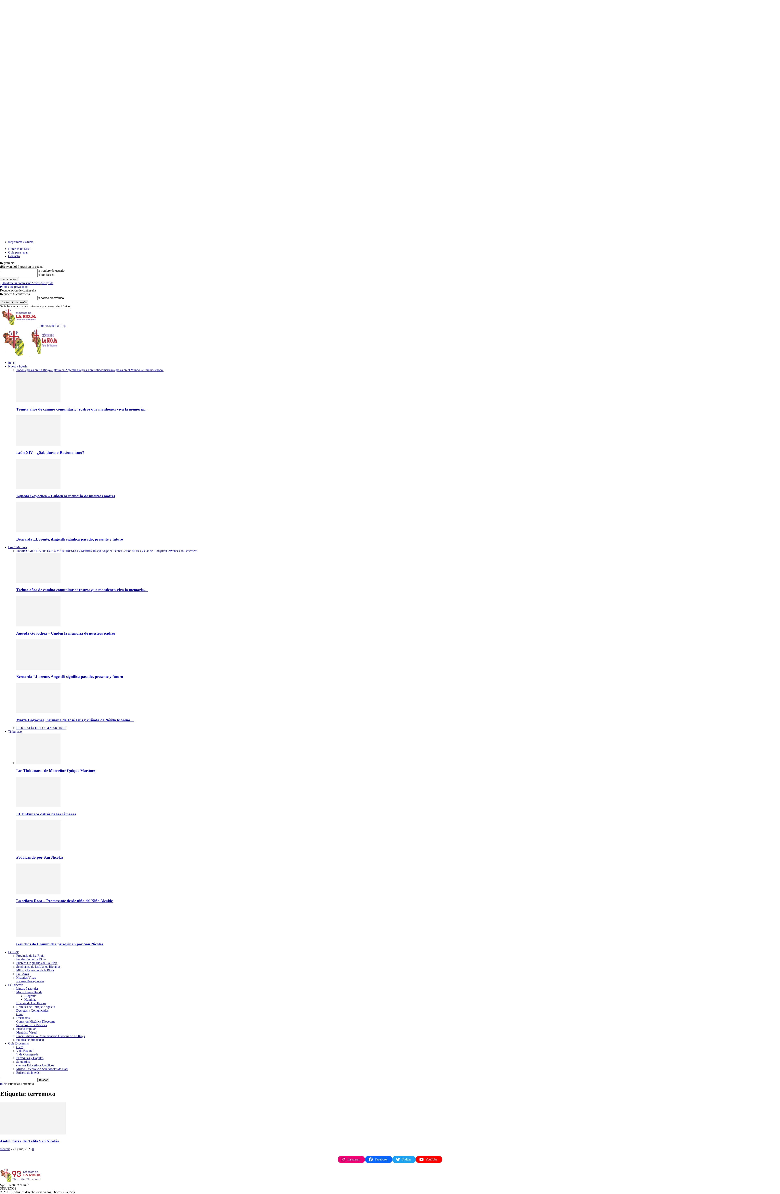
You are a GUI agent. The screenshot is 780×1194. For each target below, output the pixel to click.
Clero (19, 1047)
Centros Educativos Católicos (35, 1065)
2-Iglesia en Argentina (64, 370)
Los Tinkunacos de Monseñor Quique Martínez (55, 770)
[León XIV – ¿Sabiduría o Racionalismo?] (38, 444)
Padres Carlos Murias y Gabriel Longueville (141, 551)
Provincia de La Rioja (30, 955)
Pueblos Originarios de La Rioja (36, 963)
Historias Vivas (26, 977)
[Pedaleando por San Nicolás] (38, 849)
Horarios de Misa (19, 248)
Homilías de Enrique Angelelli (35, 1007)
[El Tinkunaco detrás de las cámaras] (38, 806)
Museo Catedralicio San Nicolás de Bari (42, 1069)
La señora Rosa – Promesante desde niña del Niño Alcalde (64, 901)
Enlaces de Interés (27, 1072)
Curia (19, 1014)
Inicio (11, 362)
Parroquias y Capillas (29, 1058)
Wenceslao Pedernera (183, 551)
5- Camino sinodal (152, 370)
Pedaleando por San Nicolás (39, 857)
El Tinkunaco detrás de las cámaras (46, 814)
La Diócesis (15, 985)
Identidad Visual (26, 1032)
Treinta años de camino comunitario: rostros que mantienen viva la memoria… (82, 409)
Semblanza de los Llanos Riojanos (38, 966)
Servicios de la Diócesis (31, 1025)
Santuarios (23, 1061)
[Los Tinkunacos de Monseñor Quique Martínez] (38, 763)
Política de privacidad (14, 286)
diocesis (5, 1149)
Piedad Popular (26, 1028)
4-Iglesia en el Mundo (126, 370)
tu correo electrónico (51, 298)
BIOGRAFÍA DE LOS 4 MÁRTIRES (48, 551)
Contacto (14, 256)
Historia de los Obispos (31, 1003)
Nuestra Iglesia (17, 366)
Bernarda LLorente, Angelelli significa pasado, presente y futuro (69, 539)
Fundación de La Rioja (31, 959)
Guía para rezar (18, 252)
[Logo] (15, 356)
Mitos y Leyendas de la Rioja (35, 970)
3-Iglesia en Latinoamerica (95, 370)
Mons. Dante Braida (29, 992)
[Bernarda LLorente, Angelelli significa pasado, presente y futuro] (38, 531)
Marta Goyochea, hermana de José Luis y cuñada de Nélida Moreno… (75, 720)
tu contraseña (46, 274)
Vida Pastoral (24, 1050)
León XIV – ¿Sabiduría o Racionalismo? (50, 452)
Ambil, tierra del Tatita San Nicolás (29, 1141)
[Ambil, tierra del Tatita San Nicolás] (33, 1133)
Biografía (30, 996)
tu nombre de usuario (51, 270)
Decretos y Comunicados (32, 1010)
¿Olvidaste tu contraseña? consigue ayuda (26, 283)
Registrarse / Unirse (20, 242)
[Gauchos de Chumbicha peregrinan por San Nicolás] (38, 936)
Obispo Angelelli (102, 551)
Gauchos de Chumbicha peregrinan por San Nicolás (59, 944)
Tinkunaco (15, 731)
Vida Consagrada (27, 1054)
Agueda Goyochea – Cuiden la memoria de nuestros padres (65, 496)
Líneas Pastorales (27, 988)
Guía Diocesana (18, 1043)
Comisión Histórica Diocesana (35, 1021)
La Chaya (22, 974)
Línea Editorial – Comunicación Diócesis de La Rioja (50, 1036)
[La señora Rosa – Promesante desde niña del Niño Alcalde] (38, 893)
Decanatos (23, 1018)
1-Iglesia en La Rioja (36, 370)
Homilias (30, 999)
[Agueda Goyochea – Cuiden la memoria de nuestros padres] (38, 488)
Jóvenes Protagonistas (30, 981)
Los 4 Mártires (17, 547)
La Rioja (13, 952)
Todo (19, 370)
